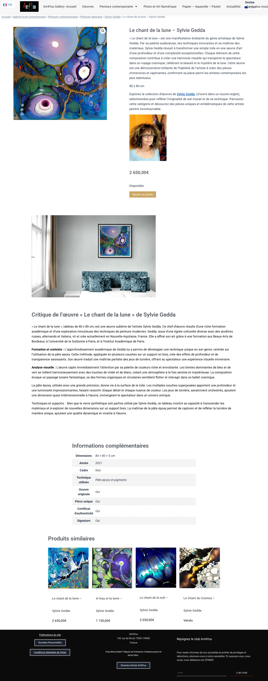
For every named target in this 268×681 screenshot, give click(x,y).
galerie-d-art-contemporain (29, 16)
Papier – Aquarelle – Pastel (201, 6)
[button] (103, 31)
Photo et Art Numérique (160, 6)
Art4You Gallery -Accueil (59, 6)
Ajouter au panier (142, 194)
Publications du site (50, 634)
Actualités (233, 6)
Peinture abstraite (91, 16)
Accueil (6, 16)
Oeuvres (88, 6)
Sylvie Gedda (113, 16)
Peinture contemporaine (116, 6)
